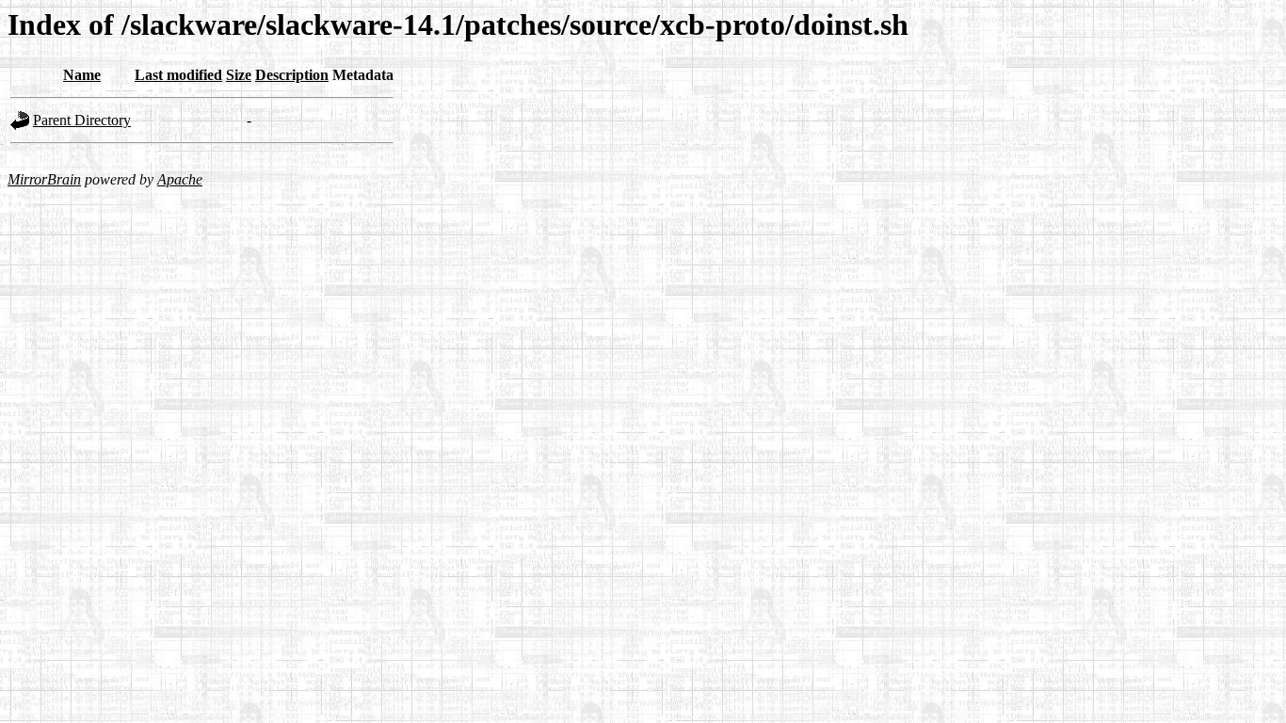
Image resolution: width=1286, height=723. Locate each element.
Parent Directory (82, 120)
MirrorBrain (44, 179)
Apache (179, 179)
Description (292, 75)
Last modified (178, 75)
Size (238, 75)
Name (82, 75)
